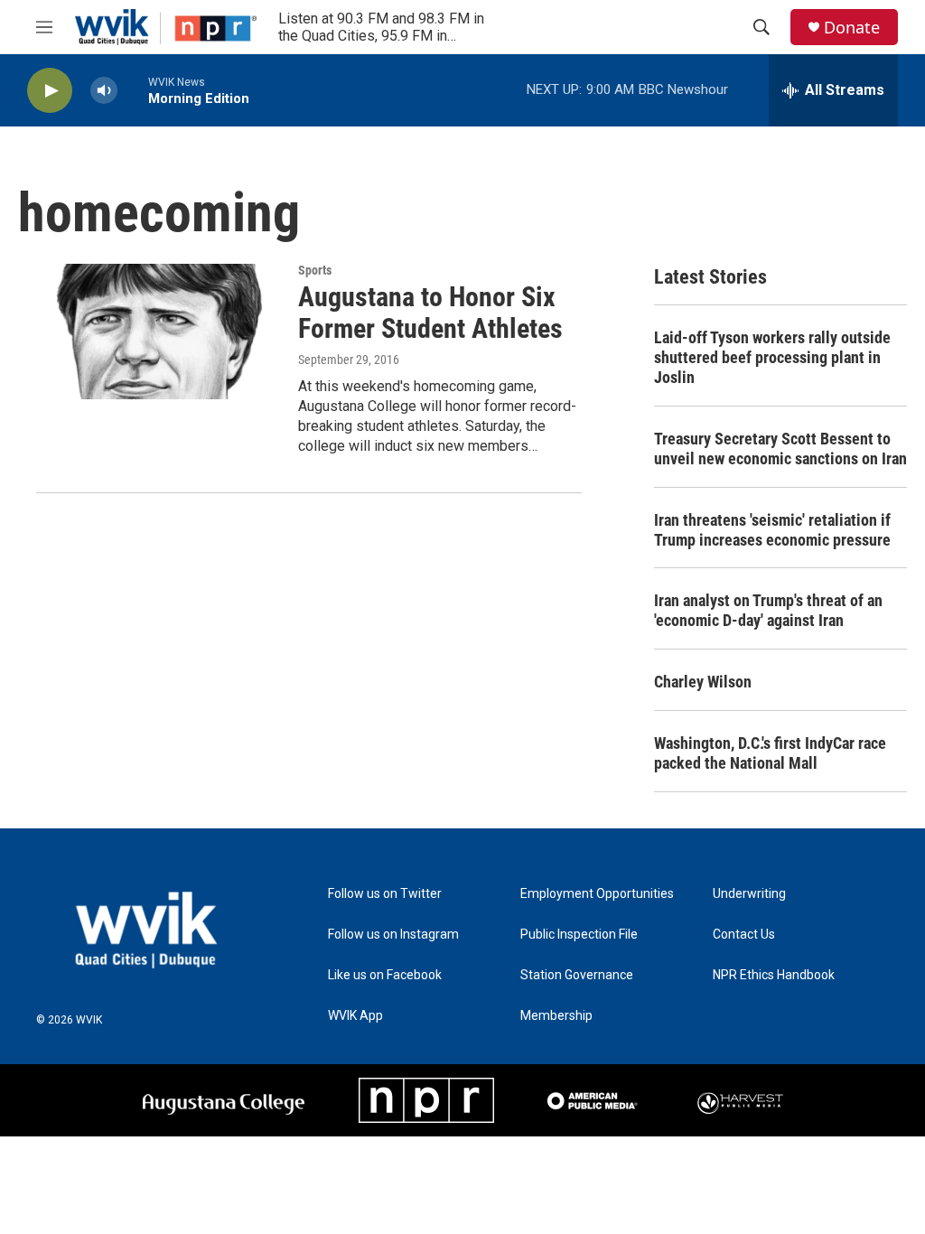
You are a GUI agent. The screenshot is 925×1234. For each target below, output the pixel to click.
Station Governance (576, 975)
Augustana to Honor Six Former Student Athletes (430, 312)
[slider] (132, 89)
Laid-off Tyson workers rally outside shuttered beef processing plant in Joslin (772, 357)
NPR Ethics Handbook (774, 975)
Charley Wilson (703, 681)
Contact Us (744, 934)
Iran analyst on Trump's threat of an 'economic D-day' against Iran (768, 610)
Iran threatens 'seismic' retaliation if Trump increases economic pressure (772, 529)
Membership (556, 1016)
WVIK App (355, 1016)
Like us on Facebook (385, 975)
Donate (852, 27)
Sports (315, 270)
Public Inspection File (579, 934)
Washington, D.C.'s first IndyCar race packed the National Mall (770, 753)
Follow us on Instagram (393, 934)
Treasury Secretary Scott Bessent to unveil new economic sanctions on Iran (780, 448)
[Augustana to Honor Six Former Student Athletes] (158, 331)
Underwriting (749, 894)
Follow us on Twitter (385, 894)
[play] (49, 90)
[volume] (104, 90)
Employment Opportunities (597, 894)
